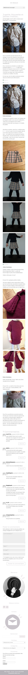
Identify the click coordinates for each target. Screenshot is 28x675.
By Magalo (7, 18)
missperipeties (10, 515)
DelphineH (9, 485)
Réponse (22, 443)
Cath (5, 131)
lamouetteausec (10, 462)
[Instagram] (7, 607)
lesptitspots (9, 473)
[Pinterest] (4, 607)
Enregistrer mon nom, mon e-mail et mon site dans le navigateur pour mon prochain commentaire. (13, 559)
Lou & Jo (8, 434)
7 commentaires (12, 20)
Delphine (13, 67)
